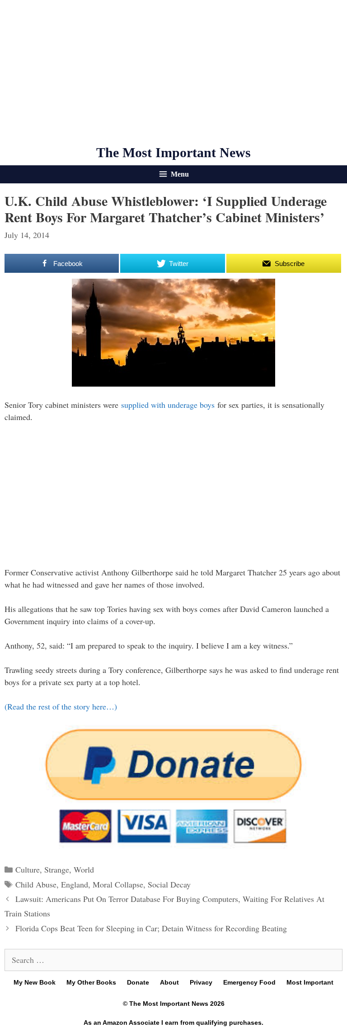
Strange (56, 869)
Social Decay (169, 884)
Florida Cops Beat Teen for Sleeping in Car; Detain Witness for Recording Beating (151, 928)
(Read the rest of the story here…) (61, 706)
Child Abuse (35, 884)
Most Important (309, 982)
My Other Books (91, 982)
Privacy (201, 982)
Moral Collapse (118, 884)
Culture (27, 869)
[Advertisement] (173, 72)
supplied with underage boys (168, 404)
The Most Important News (173, 152)
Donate (138, 982)
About (169, 982)
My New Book (35, 982)
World (84, 869)
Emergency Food (249, 982)
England (74, 884)
